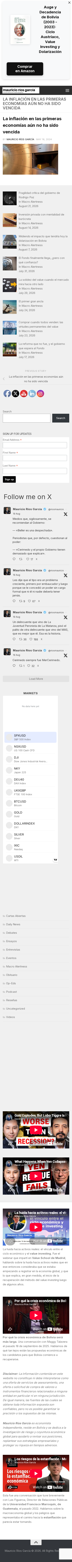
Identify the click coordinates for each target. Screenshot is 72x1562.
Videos (10, 1017)
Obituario (11, 975)
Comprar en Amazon (25, 68)
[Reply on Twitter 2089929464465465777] (15, 666)
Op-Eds (11, 983)
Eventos (11, 958)
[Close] (69, 2)
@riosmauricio (56, 509)
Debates (11, 932)
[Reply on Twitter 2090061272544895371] (15, 601)
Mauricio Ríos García (20, 139)
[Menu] (67, 90)
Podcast (11, 991)
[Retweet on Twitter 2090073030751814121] (21, 559)
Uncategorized (15, 1008)
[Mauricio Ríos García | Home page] (27, 90)
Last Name (10, 465)
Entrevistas (13, 949)
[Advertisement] (36, 1066)
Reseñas (11, 1000)
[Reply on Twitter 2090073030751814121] (15, 559)
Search (7, 411)
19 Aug (16, 513)
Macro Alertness (16, 966)
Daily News (13, 924)
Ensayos (11, 941)
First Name (10, 452)
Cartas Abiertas (16, 916)
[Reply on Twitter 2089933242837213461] (15, 639)
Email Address (12, 440)
